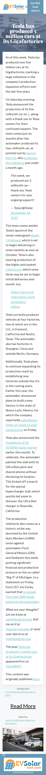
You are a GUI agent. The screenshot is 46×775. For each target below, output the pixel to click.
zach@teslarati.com (19, 619)
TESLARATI (13, 666)
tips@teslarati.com (18, 639)
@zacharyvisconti (17, 629)
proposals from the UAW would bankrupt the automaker (22, 596)
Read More (23, 706)
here (36, 679)
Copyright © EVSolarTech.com (23, 772)
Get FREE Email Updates (35, 7)
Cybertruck (13, 269)
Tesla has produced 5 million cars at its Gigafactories (21, 651)
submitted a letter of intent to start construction (21, 425)
